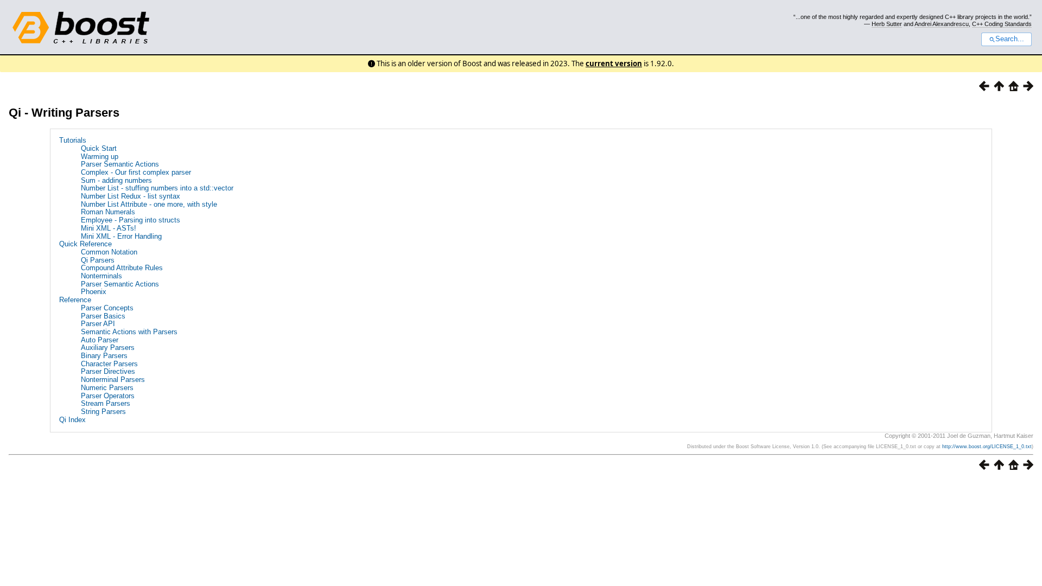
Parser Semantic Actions (120, 164)
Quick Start (99, 148)
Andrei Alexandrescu (941, 24)
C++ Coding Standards (1002, 24)
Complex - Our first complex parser (136, 172)
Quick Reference (85, 244)
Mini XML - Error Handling (121, 236)
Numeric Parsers (107, 388)
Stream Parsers (105, 403)
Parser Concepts (107, 308)
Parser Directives (108, 371)
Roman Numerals (108, 212)
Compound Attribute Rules (122, 268)
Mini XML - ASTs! (108, 228)
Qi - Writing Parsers (64, 112)
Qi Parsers (98, 260)
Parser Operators (108, 396)
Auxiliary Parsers (108, 347)
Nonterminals (101, 276)
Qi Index (72, 420)
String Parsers (103, 411)
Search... (1009, 39)
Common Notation (109, 252)
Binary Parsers (104, 356)
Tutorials (72, 140)
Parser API (98, 324)
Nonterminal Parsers (113, 379)
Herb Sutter (887, 24)
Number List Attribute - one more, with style (149, 204)
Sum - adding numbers (116, 180)
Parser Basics (103, 316)
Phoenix (93, 292)
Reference (75, 300)
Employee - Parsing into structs (130, 220)
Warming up (99, 156)
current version (614, 63)
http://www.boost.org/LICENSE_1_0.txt (987, 446)
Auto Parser (99, 340)
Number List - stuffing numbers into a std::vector (157, 188)
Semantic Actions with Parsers (129, 332)
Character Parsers (109, 364)
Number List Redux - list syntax (130, 196)
